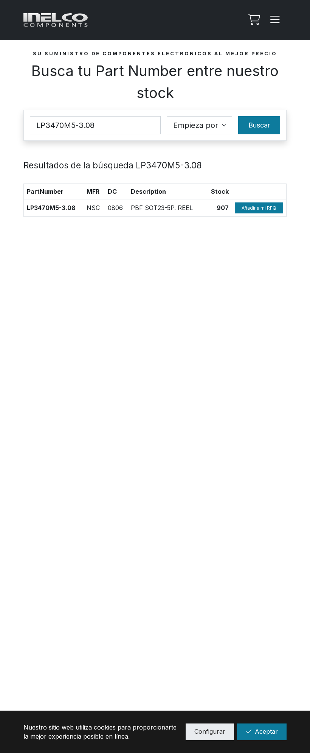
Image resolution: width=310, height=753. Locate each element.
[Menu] (275, 20)
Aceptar (266, 731)
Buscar (259, 125)
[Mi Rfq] (253, 20)
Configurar (209, 731)
